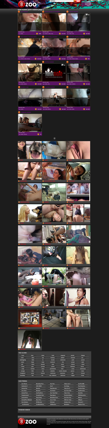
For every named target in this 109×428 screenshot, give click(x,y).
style (83, 362)
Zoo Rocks (23, 383)
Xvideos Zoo (66, 402)
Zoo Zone (23, 390)
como (73, 368)
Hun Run (51, 383)
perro (63, 364)
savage (23, 371)
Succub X (79, 402)
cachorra (53, 362)
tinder (23, 366)
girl (23, 364)
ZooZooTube (80, 388)
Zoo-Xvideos (24, 402)
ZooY (50, 386)
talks (34, 359)
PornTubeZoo (80, 386)
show (44, 368)
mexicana (63, 373)
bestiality (23, 375)
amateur (73, 84)
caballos (53, 371)
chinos (73, 364)
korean (83, 373)
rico (63, 362)
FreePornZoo (80, 390)
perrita (73, 355)
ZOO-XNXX (38, 386)
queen (53, 366)
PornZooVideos (67, 395)
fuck (63, 368)
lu (43, 359)
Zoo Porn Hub (66, 390)
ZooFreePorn (38, 393)
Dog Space (52, 395)
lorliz (54, 355)
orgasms (64, 355)
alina (34, 357)
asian (73, 109)
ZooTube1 (51, 390)
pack (74, 359)
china (33, 364)
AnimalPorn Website (26, 399)
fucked (34, 368)
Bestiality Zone (53, 397)
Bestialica (65, 404)
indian (63, 366)
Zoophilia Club (39, 395)
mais (54, 364)
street (83, 364)
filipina (49, 109)
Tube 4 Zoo (66, 393)
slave (83, 371)
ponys (73, 362)
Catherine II (23, 386)
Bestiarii (37, 390)
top (43, 357)
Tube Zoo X (66, 388)
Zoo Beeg (65, 386)
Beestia (37, 388)
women (46, 33)
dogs (33, 362)
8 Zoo (27, 5)
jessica (43, 364)
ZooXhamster (24, 404)
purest (83, 359)
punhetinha (53, 368)
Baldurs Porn (80, 404)
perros (73, 371)
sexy (52, 33)
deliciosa (64, 375)
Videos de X (66, 383)
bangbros (23, 373)
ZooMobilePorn (39, 404)
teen (33, 355)
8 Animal (51, 402)
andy (24, 368)
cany (44, 362)
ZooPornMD (80, 383)
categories (88, 3)
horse (84, 366)
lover (24, 355)
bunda (53, 359)
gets (33, 366)
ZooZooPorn (24, 397)
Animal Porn (24, 393)
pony (33, 373)
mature (76, 58)
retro (73, 33)
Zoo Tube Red (52, 393)
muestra (74, 357)
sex (83, 357)
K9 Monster (38, 402)
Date (88, 5)
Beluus (79, 397)
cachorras (53, 373)
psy (43, 371)
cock (23, 357)
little (33, 371)
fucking (54, 357)
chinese (25, 134)
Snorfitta (79, 393)
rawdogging (24, 359)
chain (43, 355)
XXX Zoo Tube (66, 399)
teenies (43, 373)
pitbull (63, 357)
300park (79, 399)
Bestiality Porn (39, 383)
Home (88, 1)
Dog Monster (52, 388)
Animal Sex (23, 388)
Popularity (88, 4)
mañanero (63, 359)
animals (22, 58)
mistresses (83, 368)
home (83, 375)
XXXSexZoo (52, 404)
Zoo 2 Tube (52, 399)
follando (74, 366)
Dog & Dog (38, 397)
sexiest (25, 84)
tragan (73, 375)
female (28, 58)
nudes (22, 33)
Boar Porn (37, 399)
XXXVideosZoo (81, 395)
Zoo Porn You (66, 397)
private (43, 366)
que (74, 373)
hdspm (83, 355)
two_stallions (53, 375)
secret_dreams (63, 371)
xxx (43, 375)
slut (34, 375)
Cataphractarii (24, 395)
